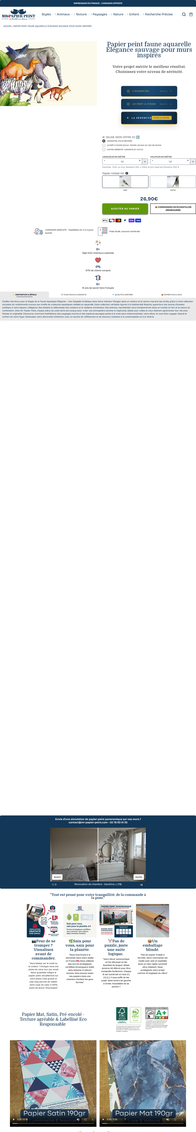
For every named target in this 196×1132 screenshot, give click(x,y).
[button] (141, 885)
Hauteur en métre (161, 157)
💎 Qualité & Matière (122, 295)
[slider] (98, 854)
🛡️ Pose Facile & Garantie (73, 295)
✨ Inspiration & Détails (25, 295)
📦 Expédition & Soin (171, 295)
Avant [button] (57, 876)
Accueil (7, 26)
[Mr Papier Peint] (18, 14)
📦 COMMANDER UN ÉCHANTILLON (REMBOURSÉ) (173, 208)
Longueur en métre (113, 157)
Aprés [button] (138, 876)
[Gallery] (48, 74)
